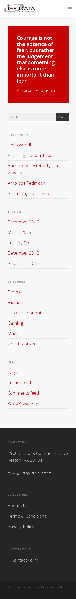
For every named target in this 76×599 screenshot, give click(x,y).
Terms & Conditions (27, 516)
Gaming (16, 323)
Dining (14, 292)
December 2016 (23, 222)
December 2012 (23, 253)
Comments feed (23, 393)
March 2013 (20, 232)
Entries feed (19, 382)
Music (14, 333)
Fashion (16, 302)
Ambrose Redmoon (27, 183)
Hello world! (19, 145)
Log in (14, 372)
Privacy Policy (21, 526)
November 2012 (24, 263)
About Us (17, 505)
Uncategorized (22, 344)
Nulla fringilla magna (28, 193)
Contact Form (25, 560)
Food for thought (25, 312)
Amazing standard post (31, 155)
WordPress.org (22, 403)
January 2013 (21, 242)
